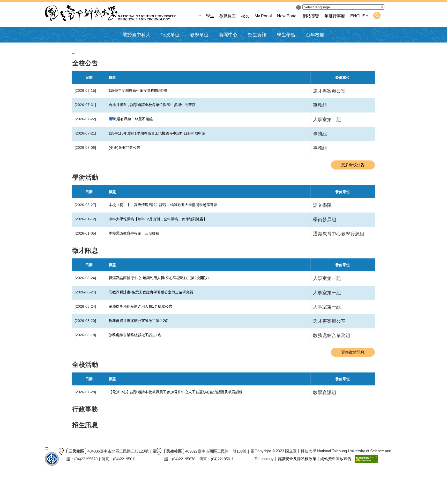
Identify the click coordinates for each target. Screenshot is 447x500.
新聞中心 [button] (228, 34)
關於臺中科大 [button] (137, 34)
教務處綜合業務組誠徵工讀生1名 (135, 335)
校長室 (166, 47)
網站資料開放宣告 (335, 458)
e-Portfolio (284, 47)
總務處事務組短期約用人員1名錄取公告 (140, 306)
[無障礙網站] (366, 458)
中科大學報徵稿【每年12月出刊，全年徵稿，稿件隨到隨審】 (158, 219)
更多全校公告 (352, 165)
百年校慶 (315, 34)
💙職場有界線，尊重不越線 (131, 119)
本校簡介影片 (133, 47)
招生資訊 (257, 34)
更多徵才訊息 (352, 352)
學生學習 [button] (286, 34)
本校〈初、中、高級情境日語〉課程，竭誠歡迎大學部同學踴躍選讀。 (165, 205)
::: (199, 16)
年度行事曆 (334, 16)
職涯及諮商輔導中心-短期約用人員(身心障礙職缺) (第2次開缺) (159, 278)
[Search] (377, 15)
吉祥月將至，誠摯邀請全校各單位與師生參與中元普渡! (153, 105)
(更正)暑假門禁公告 (124, 147)
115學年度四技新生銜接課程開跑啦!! (138, 90)
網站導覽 (311, 16)
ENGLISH (359, 16)
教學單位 (199, 34)
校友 (245, 16)
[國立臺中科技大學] (110, 14)
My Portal (263, 16)
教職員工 (227, 16)
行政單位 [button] (170, 34)
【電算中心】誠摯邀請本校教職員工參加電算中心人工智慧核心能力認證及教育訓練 (176, 392)
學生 (210, 16)
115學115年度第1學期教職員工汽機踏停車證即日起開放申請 (157, 133)
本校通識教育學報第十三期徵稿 (134, 233)
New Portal (287, 16)
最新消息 (226, 47)
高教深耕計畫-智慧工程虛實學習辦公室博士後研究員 (151, 292)
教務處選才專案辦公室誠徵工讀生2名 (139, 321)
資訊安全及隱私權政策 (297, 458)
